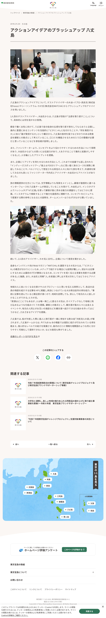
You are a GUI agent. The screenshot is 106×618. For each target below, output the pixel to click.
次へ (89, 444)
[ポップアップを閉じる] (103, 607)
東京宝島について (18, 572)
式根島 (31, 487)
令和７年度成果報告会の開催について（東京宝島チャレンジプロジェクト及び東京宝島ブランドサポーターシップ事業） (61, 384)
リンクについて (35, 589)
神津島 (29, 493)
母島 (92, 510)
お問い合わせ (16, 579)
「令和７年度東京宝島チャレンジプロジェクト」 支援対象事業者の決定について (61, 420)
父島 (92, 503)
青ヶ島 (66, 517)
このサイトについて (18, 589)
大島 (54, 474)
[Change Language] (93, 4)
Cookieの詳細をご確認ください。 (14, 615)
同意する (89, 611)
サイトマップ (70, 589)
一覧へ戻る (53, 444)
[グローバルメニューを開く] (101, 4)
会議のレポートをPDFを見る (24, 336)
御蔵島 (61, 501)
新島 (48, 485)
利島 (48, 479)
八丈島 (70, 509)
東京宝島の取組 (17, 564)
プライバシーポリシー (53, 589)
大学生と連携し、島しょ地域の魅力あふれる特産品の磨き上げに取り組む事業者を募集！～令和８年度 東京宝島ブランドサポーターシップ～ (61, 402)
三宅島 (60, 496)
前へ (17, 444)
